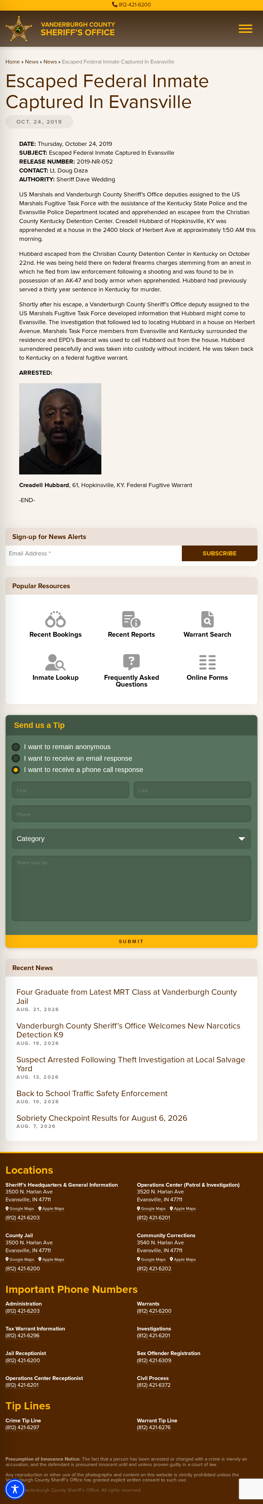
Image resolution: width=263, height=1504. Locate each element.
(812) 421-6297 (22, 1427)
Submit (132, 941)
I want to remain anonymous (67, 746)
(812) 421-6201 (153, 1218)
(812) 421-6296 (22, 1335)
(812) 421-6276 (154, 1427)
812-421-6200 (135, 5)
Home (12, 62)
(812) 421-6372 (154, 1385)
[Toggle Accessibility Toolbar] (15, 1489)
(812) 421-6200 (22, 1268)
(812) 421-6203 (22, 1218)
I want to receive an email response (78, 758)
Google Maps (21, 1208)
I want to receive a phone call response (83, 769)
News (31, 62)
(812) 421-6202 (154, 1268)
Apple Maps (52, 1208)
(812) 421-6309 (154, 1360)
